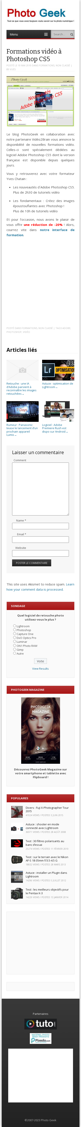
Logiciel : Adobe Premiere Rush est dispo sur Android (55, 428)
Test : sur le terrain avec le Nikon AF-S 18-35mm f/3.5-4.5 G (47, 859)
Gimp (20, 650)
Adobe (66, 328)
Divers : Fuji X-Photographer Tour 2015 (47, 809)
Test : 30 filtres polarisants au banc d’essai (45, 843)
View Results (40, 669)
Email (21, 534)
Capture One (25, 634)
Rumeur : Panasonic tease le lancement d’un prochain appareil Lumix (22, 430)
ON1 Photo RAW (27, 646)
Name (21, 520)
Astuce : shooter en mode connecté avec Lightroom (42, 826)
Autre (20, 653)
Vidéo (26, 332)
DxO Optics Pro (26, 638)
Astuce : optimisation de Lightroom (57, 385)
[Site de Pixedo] (40, 1043)
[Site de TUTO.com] (40, 1028)
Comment (20, 460)
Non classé (63, 65)
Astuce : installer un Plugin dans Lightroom (46, 874)
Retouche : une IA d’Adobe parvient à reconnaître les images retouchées (21, 388)
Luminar (22, 642)
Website (20, 548)
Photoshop (14, 332)
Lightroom (23, 626)
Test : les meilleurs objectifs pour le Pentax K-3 (47, 891)
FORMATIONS (46, 65)
